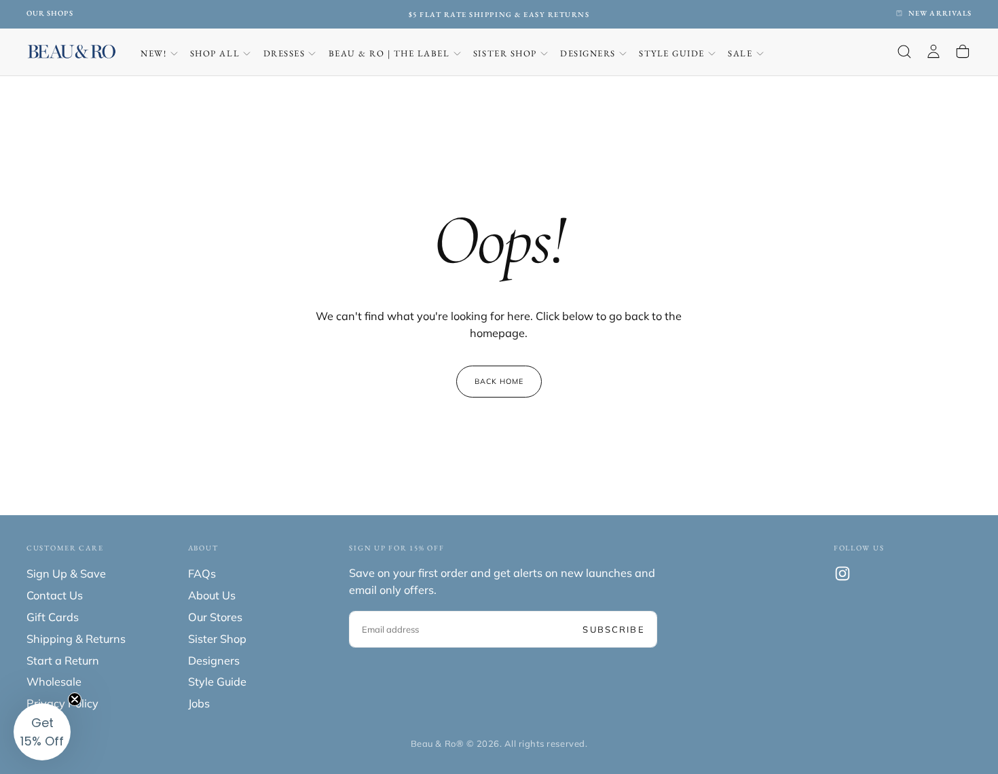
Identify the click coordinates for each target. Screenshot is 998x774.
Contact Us (54, 595)
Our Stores (215, 617)
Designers (588, 52)
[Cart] (963, 52)
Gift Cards (52, 617)
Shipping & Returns (76, 639)
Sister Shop (505, 52)
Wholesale (53, 681)
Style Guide (672, 52)
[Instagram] (842, 573)
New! (153, 52)
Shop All (215, 52)
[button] (904, 52)
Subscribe (613, 629)
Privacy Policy (62, 703)
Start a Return (62, 660)
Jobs (199, 703)
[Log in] (933, 52)
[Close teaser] (74, 699)
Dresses (284, 52)
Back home (499, 381)
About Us (212, 595)
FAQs (202, 573)
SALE (740, 52)
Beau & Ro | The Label (389, 52)
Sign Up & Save (66, 573)
